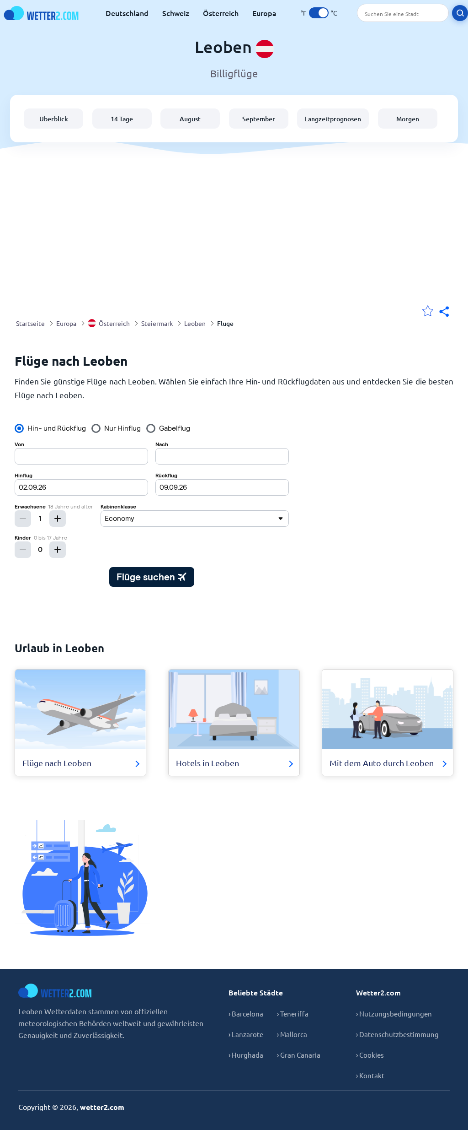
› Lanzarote (246, 1034)
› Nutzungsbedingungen (394, 1013)
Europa (264, 13)
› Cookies (370, 1054)
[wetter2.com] (41, 13)
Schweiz (175, 13)
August (190, 118)
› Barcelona (246, 1013)
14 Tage (122, 118)
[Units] (319, 12)
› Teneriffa (292, 1013)
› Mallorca (292, 1034)
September (258, 118)
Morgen (407, 118)
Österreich (221, 13)
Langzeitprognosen (333, 118)
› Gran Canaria (298, 1054)
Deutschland (127, 13)
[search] (460, 13)
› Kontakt (370, 1075)
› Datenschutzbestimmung (397, 1034)
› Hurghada (246, 1054)
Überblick (53, 118)
